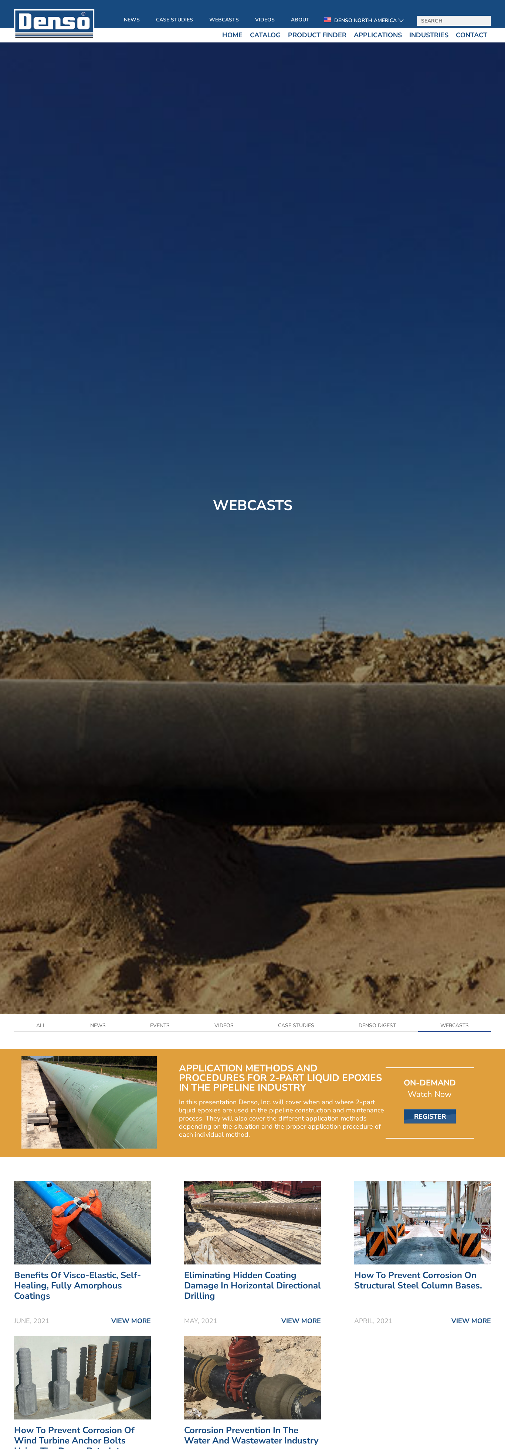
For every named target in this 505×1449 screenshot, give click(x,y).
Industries (428, 35)
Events (160, 1026)
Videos (265, 19)
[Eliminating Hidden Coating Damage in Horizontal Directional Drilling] (252, 1266)
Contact (471, 35)
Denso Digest (377, 1026)
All (41, 1026)
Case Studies (174, 19)
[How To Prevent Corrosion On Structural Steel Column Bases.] (422, 1266)
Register (430, 1116)
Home (232, 35)
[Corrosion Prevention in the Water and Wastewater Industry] (252, 1421)
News (132, 19)
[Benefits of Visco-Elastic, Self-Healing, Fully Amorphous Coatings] (82, 1266)
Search (482, 21)
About (300, 19)
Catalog (265, 35)
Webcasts (224, 19)
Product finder (317, 35)
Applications (378, 35)
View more (131, 1321)
